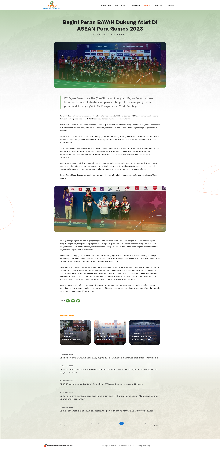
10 (113, 423)
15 (69, 427)
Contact (159, 5)
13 (137, 423)
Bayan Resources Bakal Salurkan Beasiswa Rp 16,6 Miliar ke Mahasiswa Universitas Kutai (106, 410)
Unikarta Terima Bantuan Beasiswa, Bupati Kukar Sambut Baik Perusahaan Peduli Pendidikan (109, 357)
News (147, 5)
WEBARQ (146, 445)
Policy (171, 5)
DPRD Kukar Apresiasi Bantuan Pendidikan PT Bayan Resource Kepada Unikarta (101, 384)
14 (145, 423)
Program (135, 5)
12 (129, 423)
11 (121, 423)
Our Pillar (120, 5)
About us (106, 5)
